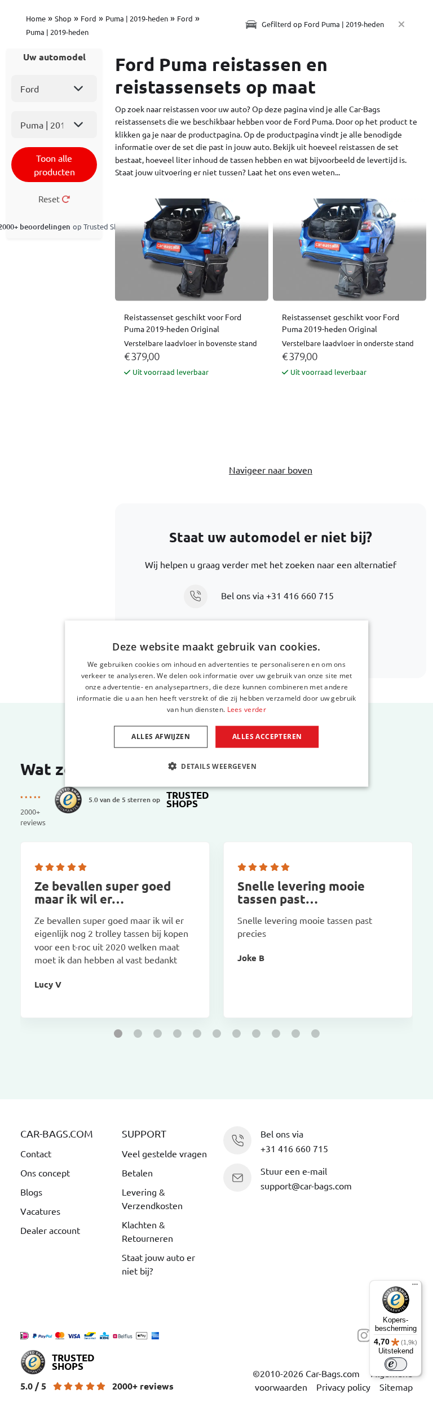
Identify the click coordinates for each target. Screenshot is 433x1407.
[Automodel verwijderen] (401, 24)
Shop (63, 18)
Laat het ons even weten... (294, 172)
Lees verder (246, 709)
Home (36, 18)
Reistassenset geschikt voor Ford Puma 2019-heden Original (182, 323)
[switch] (396, 1364)
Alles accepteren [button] (267, 736)
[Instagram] (367, 1334)
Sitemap (396, 1386)
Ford (88, 18)
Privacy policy (343, 1386)
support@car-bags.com (306, 1185)
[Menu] (415, 1287)
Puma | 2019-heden (136, 18)
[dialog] (216, 704)
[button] (118, 1033)
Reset (49, 198)
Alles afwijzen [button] (160, 736)
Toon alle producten (54, 164)
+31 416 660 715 (300, 595)
